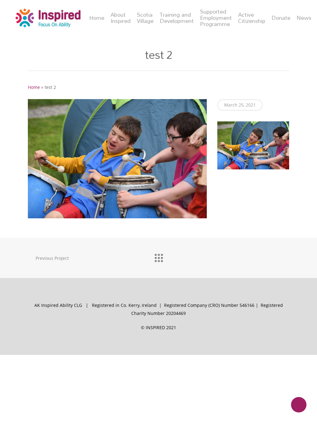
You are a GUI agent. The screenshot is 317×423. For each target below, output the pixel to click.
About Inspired (121, 18)
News (304, 18)
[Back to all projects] (158, 256)
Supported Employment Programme (216, 18)
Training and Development (177, 18)
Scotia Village (145, 18)
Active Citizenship (251, 18)
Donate (280, 18)
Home (96, 18)
